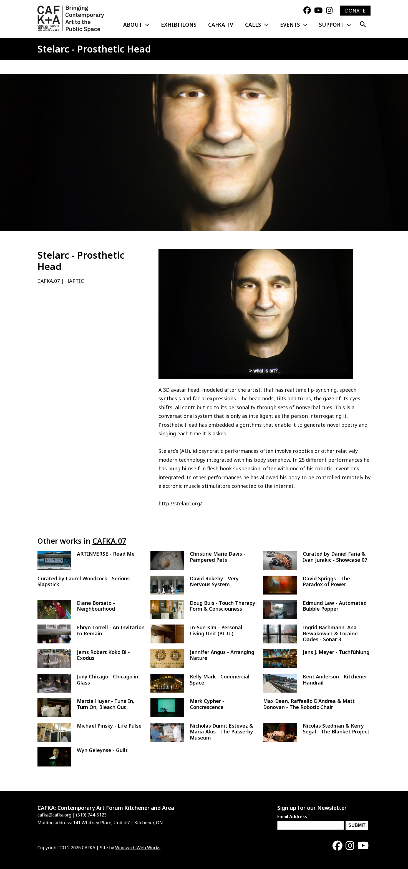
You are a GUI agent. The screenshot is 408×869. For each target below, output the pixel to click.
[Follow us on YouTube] (318, 10)
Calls (253, 24)
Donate (355, 10)
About (132, 24)
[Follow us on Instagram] (329, 10)
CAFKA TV (220, 24)
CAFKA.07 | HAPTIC (60, 281)
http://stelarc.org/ (180, 503)
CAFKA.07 (109, 541)
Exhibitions (179, 24)
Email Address (292, 817)
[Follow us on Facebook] (307, 10)
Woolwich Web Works (137, 848)
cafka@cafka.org (54, 815)
